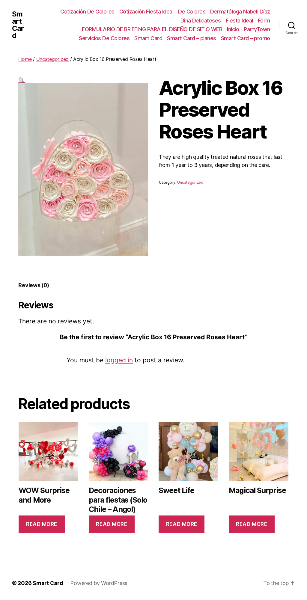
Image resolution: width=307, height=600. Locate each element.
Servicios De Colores (104, 38)
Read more (41, 524)
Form (264, 20)
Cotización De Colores (87, 11)
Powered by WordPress (98, 583)
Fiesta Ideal (239, 20)
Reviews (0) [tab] (33, 285)
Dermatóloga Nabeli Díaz (240, 11)
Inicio (233, 29)
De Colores (191, 11)
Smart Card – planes (191, 38)
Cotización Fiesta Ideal (146, 11)
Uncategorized (52, 59)
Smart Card (18, 24)
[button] (21, 80)
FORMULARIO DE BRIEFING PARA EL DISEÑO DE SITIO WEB (152, 29)
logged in (119, 360)
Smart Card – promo (245, 38)
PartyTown (257, 29)
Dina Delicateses (200, 20)
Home (24, 59)
